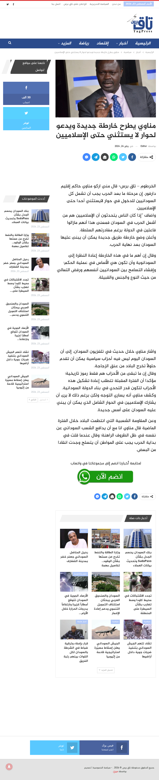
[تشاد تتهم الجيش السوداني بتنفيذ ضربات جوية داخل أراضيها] (138, 629)
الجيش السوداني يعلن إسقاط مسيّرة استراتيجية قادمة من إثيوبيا (17, 382)
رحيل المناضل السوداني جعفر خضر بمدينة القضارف (16, 263)
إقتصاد (102, 43)
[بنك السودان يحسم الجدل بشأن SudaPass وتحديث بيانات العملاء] (138, 538)
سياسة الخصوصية (102, 768)
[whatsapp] (105, 472)
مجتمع (84, 531)
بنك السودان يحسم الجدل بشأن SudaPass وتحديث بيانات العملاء (16, 217)
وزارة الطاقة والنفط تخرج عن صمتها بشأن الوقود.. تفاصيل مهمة (17, 241)
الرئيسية (143, 43)
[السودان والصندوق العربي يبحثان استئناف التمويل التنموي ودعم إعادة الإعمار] (106, 582)
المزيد (66, 43)
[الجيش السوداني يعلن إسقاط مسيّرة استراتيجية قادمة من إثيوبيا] (106, 629)
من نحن (116, 4)
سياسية (115, 531)
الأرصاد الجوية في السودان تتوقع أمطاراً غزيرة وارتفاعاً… (18, 334)
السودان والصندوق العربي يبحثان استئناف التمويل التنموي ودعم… (17, 309)
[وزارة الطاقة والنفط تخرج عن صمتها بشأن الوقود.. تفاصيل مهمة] (106, 538)
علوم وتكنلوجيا (80, 574)
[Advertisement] (54, 22)
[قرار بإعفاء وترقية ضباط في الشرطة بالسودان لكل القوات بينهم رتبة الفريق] (74, 629)
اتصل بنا (56, 4)
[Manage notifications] (9, 766)
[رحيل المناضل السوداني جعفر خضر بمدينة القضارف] (74, 538)
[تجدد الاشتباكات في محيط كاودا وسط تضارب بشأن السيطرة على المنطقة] (138, 582)
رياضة (84, 43)
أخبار (123, 43)
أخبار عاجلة (82, 621)
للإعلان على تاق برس (75, 4)
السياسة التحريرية (99, 4)
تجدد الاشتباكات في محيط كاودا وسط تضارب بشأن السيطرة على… (16, 285)
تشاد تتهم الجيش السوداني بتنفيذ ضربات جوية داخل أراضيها (17, 358)
